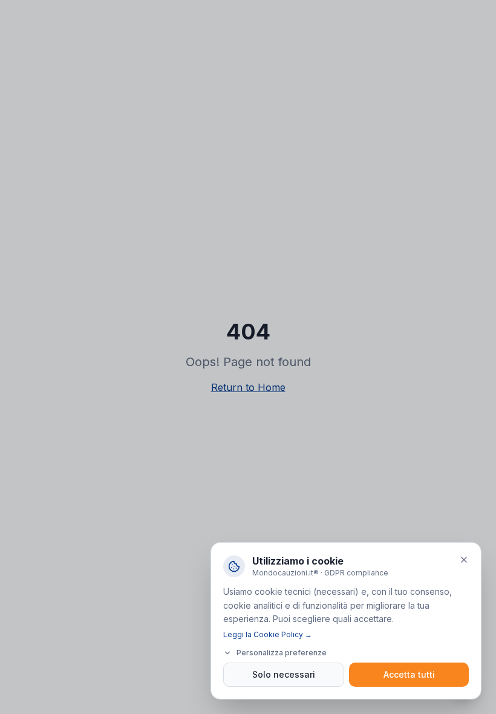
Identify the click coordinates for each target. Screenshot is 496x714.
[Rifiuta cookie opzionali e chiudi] (464, 559)
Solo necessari (283, 674)
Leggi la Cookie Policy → (267, 634)
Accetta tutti (409, 674)
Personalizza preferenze (282, 652)
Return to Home (248, 387)
